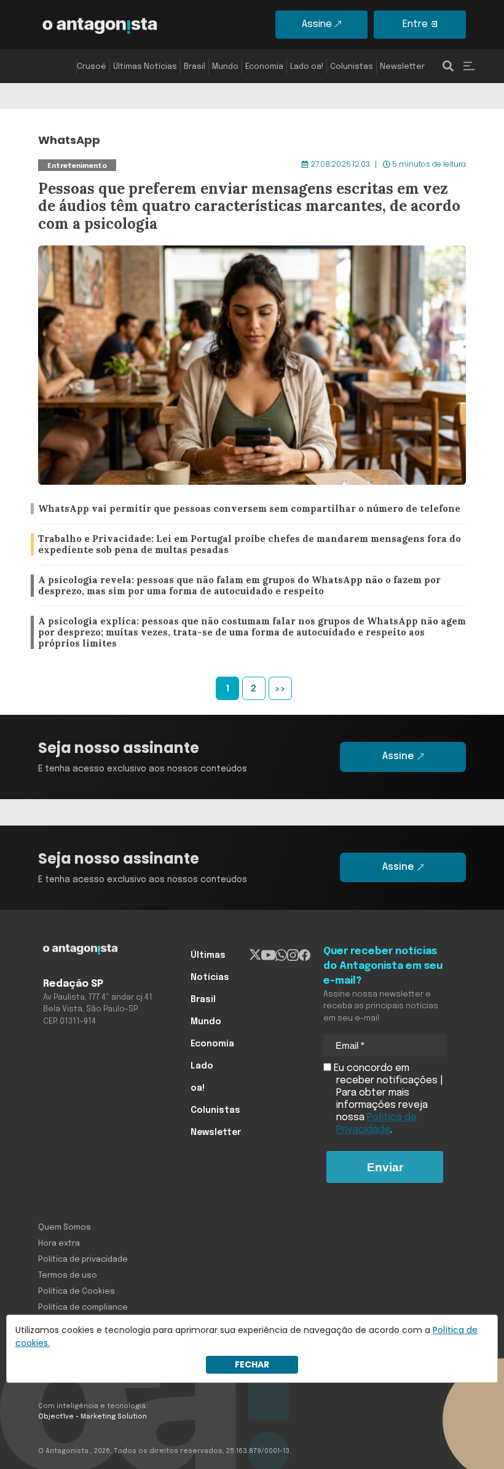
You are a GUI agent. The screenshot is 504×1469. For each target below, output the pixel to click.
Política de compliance (83, 1308)
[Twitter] (255, 955)
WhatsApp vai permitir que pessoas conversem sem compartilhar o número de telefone (242, 509)
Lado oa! (306, 67)
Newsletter (402, 67)
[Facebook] (304, 955)
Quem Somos (64, 1228)
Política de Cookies (76, 1292)
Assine (317, 24)
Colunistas (351, 67)
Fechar (252, 1364)
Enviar (385, 1167)
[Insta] (293, 955)
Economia (264, 67)
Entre (415, 24)
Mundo (225, 67)
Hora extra (59, 1244)
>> (280, 689)
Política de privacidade (83, 1260)
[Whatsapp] (281, 955)
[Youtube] (268, 955)
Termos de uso (67, 1276)
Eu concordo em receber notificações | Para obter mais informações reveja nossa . (387, 1099)
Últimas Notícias (145, 67)
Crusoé (91, 67)
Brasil (194, 67)
